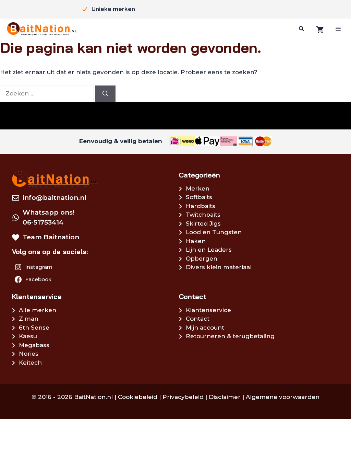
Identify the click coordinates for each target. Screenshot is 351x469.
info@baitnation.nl (54, 198)
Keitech (30, 362)
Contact (197, 318)
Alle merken (37, 310)
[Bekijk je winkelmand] (319, 29)
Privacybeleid (183, 396)
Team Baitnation (51, 237)
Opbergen (201, 258)
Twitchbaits (203, 214)
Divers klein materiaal (219, 267)
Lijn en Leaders (209, 249)
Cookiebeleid (137, 396)
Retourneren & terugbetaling (230, 336)
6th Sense (34, 327)
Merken (197, 188)
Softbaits (199, 197)
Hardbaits (200, 206)
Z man (28, 318)
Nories (28, 353)
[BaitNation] (42, 29)
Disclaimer (225, 396)
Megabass (34, 345)
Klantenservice (208, 310)
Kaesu (28, 336)
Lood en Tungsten (214, 232)
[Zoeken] (300, 29)
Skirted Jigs (203, 223)
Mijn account (205, 327)
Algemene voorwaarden (282, 396)
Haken (196, 241)
